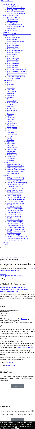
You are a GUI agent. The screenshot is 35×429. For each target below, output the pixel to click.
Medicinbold (11, 106)
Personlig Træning (9, 4)
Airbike (9, 82)
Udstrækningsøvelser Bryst (15, 166)
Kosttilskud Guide (9, 36)
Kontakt (5, 242)
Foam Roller (10, 90)
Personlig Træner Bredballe (16, 8)
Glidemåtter (10, 93)
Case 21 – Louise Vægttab (15, 220)
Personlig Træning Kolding (15, 12)
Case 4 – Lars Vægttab (14, 186)
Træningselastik (12, 127)
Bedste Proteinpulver (13, 38)
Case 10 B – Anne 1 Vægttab (16, 199)
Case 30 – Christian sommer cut (17, 236)
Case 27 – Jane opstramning (16, 231)
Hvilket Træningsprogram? (12, 17)
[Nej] (18, 428)
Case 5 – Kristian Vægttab (15, 188)
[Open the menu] (0, 247)
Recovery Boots (12, 110)
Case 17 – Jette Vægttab (14, 212)
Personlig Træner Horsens (15, 10)
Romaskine (10, 114)
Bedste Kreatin (11, 43)
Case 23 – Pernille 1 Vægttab (16, 223)
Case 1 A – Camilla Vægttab (15, 177)
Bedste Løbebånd (12, 103)
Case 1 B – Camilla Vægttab (15, 179)
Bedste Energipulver (13, 52)
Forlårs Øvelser (11, 153)
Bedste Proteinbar (13, 60)
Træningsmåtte (12, 129)
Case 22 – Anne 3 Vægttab (15, 222)
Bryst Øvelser (11, 144)
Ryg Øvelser (10, 145)
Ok (16, 428)
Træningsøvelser (8, 142)
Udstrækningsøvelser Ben (15, 168)
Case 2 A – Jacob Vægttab (15, 181)
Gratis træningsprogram (25, 347)
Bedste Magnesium (13, 45)
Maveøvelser (11, 157)
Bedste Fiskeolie (12, 39)
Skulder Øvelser (12, 147)
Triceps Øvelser (12, 149)
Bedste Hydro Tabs (13, 49)
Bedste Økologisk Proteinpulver (17, 69)
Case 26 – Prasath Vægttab (15, 229)
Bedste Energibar (12, 47)
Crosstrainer (11, 88)
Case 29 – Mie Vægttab (14, 235)
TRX (8, 131)
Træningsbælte (12, 123)
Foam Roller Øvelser (13, 173)
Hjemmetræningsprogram (15, 26)
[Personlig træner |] (6, 1)
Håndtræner (11, 95)
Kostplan (6, 32)
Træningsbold (11, 121)
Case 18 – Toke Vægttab (14, 214)
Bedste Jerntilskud (12, 65)
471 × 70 (29, 269)
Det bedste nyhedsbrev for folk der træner (17, 34)
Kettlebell (10, 99)
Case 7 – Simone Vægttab (15, 192)
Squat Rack (10, 119)
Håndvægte (10, 97)
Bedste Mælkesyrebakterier (16, 41)
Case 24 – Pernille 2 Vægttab (16, 225)
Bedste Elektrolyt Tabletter (15, 51)
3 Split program (12, 30)
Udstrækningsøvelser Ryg (15, 164)
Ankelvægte (10, 84)
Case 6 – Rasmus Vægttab (15, 190)
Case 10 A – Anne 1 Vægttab (16, 197)
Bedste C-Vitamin (12, 67)
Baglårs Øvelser (12, 155)
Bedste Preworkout (13, 62)
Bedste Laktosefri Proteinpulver (17, 73)
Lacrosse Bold (11, 101)
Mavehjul (10, 104)
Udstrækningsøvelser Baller (16, 170)
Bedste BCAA (11, 56)
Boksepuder (11, 86)
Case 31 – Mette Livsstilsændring (17, 238)
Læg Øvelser (11, 158)
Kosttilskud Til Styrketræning (16, 77)
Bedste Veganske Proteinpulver (17, 71)
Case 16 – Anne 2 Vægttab (15, 210)
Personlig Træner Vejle (14, 6)
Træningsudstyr (8, 80)
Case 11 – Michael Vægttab (15, 201)
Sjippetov (10, 116)
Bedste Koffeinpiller (13, 64)
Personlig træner (11, 365)
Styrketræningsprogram (14, 25)
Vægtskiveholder (12, 134)
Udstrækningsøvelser (10, 162)
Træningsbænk (12, 125)
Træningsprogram (13, 19)
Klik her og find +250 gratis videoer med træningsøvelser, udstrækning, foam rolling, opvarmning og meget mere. (14, 289)
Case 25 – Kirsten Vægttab (15, 227)
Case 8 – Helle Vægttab (14, 194)
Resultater (6, 175)
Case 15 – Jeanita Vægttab (15, 209)
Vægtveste (10, 132)
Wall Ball (9, 138)
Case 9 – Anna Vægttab (14, 196)
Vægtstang (10, 136)
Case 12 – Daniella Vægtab (15, 203)
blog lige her (10, 362)
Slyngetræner (11, 117)
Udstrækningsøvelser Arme (15, 171)
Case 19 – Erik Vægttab (14, 216)
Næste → (3, 274)
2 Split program (12, 23)
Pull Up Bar (10, 112)
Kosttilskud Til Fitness (14, 78)
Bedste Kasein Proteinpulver (16, 75)
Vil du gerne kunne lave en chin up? (16, 258)
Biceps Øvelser (11, 151)
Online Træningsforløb (10, 15)
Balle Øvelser (11, 160)
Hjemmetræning (12, 28)
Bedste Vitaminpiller (13, 58)
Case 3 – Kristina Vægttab (15, 184)
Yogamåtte (10, 140)
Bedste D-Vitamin (12, 54)
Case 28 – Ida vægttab (14, 233)
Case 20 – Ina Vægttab (14, 218)
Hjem (1, 258)
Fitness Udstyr (11, 91)
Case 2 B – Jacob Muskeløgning (17, 183)
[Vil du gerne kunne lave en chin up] (11, 276)
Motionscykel (11, 108)
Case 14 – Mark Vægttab (14, 207)
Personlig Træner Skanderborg (17, 13)
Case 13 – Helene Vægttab (15, 205)
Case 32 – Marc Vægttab (14, 240)
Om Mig (5, 244)
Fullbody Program (12, 21)
